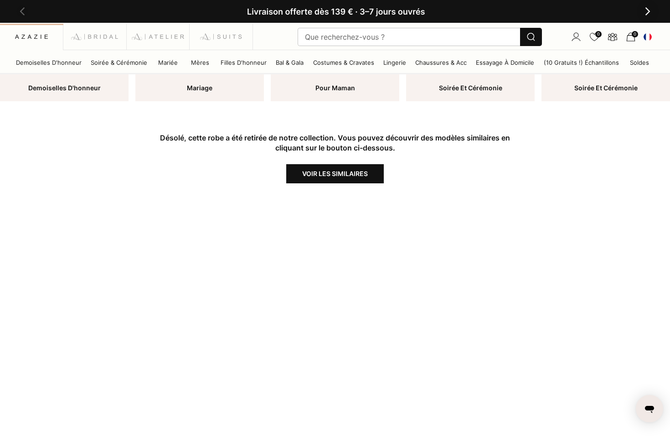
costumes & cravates (343, 62)
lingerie (394, 62)
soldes (639, 62)
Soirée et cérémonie (470, 88)
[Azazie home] (31, 37)
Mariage (199, 88)
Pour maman (335, 88)
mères (200, 62)
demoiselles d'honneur (49, 62)
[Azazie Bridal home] (95, 37)
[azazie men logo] (221, 37)
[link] (594, 36)
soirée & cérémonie (119, 62)
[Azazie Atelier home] (158, 37)
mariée (168, 62)
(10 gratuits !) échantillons (581, 62)
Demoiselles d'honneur (64, 88)
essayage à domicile (505, 62)
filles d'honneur (244, 62)
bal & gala (290, 62)
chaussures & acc (441, 62)
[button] (22, 11)
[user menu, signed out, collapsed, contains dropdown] (576, 36)
